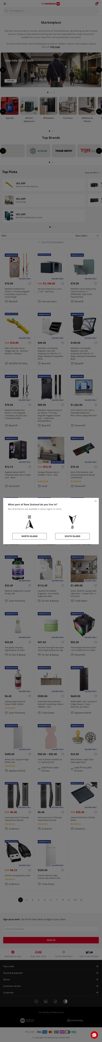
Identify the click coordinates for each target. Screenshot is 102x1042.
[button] (94, 1035)
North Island (30, 536)
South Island (72, 536)
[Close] (95, 501)
